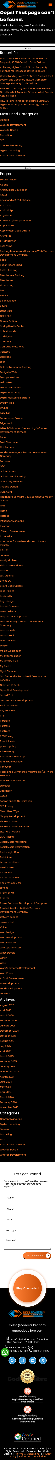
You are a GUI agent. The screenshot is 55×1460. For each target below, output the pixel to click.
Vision (3, 927)
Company (5, 341)
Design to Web (8, 372)
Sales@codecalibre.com (27, 1325)
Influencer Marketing (12, 521)
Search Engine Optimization (16, 801)
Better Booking (8, 270)
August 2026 (7, 1005)
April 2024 (6, 1092)
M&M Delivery (8, 611)
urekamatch (7, 922)
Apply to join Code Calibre (15, 230)
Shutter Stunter (9, 821)
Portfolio (5, 720)
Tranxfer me (7, 893)
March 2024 (7, 1097)
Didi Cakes (6, 382)
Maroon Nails (7, 630)
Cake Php (5, 316)
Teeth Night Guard (10, 852)
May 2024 (5, 1087)
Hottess (4, 516)
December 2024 (9, 1071)
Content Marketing (11, 145)
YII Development (9, 983)
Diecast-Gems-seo (11, 387)
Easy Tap (5, 413)
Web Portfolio (8, 942)
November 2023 (9, 1107)
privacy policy (8, 746)
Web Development (11, 937)
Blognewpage (8, 300)
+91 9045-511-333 (18, 1351)
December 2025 (9, 1030)
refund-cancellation (11, 761)
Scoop (3, 796)
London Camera (9, 606)
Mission (4, 645)
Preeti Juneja (7, 741)
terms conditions (10, 862)
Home (3, 510)
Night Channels (8, 671)
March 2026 (7, 1015)
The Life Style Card (10, 882)
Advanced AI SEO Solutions (15, 200)
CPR (2, 362)
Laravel (4, 570)
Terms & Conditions (27, 1453)
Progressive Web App (12, 756)
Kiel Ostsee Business (11, 565)
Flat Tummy (7, 447)
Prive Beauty (7, 751)
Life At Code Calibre (11, 586)
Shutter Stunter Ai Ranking (15, 826)
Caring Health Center (12, 326)
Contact (5, 351)
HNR (2, 505)
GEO (2, 466)
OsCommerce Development (16, 700)
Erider (3, 437)
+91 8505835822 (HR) (20, 1347)
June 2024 (6, 1082)
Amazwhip (6, 205)
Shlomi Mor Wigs (9, 811)
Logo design (6, 601)
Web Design (7, 932)
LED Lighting (6, 575)
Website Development (13, 125)
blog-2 (4, 295)
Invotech (5, 526)
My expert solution (10, 656)
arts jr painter (8, 241)
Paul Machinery (9, 705)
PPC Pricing (6, 736)
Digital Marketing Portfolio (15, 397)
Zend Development (11, 988)
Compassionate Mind (12, 346)
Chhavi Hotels (8, 331)
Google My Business (11, 481)
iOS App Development (13, 531)
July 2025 (5, 1046)
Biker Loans (6, 280)
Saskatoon (6, 791)
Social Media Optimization (15, 847)
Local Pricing (7, 591)
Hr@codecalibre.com (27, 1330)
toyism (4, 888)
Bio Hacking (6, 285)
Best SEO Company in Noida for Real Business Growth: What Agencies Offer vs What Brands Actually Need (26, 92)
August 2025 (7, 1041)
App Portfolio (7, 225)
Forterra (5, 461)
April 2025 (5, 1051)
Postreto (5, 731)
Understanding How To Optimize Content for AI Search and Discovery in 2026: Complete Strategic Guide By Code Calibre (27, 79)
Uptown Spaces (9, 917)
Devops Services (9, 377)
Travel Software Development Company (23, 903)
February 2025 (8, 1061)
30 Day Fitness (8, 179)
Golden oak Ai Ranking (13, 476)
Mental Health (8, 635)
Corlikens (5, 357)
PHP (2, 715)
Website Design (9, 130)
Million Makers (8, 640)
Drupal (4, 408)
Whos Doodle (7, 952)
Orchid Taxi (6, 695)
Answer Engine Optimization (16, 220)
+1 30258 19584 (41, 1351)
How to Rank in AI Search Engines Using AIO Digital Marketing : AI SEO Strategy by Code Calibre (24, 104)
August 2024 (7, 1076)
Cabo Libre (6, 311)
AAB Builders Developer (13, 190)
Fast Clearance (9, 442)
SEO (2, 140)
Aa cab (4, 184)
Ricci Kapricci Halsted (12, 780)
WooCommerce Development (17, 968)
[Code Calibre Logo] (20, 7)
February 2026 (8, 1020)
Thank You (6, 872)
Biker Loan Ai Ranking (12, 275)
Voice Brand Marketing (13, 155)
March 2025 (7, 1056)
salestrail (5, 785)
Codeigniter (6, 336)
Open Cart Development (14, 690)
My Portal (5, 666)
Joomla (4, 555)
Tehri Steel (6, 857)
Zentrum (5, 993)
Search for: (6, 41)
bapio (3, 260)
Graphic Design (9, 486)
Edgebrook (6, 423)
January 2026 (8, 1025)
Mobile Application (10, 650)
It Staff (4, 550)
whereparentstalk (10, 947)
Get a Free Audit (34, 1255)
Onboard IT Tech (10, 685)
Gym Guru (6, 491)
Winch (3, 958)
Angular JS (6, 215)
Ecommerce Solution (12, 418)
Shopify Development (12, 816)
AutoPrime (6, 246)
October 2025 (8, 1036)
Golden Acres (8, 471)
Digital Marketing (10, 392)
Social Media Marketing (13, 842)
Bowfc (3, 305)
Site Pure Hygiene (10, 831)
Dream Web (7, 402)
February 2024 (8, 1102)
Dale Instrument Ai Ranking (15, 367)
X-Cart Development (12, 978)
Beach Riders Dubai (11, 265)
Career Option (8, 321)
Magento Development (13, 616)
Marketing (6, 135)
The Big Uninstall (9, 877)
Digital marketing (10, 150)
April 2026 (5, 1010)
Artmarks (5, 235)
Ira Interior (6, 536)
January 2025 (8, 1066)
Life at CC (5, 580)
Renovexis (5, 766)
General (4, 120)
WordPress (6, 973)
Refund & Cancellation (32, 1456)
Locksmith (6, 596)
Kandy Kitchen (8, 560)
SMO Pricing (7, 836)
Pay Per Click (7, 710)
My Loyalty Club (9, 661)
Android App (7, 210)
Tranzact (5, 898)
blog (2, 290)
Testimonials (7, 867)
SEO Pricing (6, 806)
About (3, 195)
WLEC (3, 963)
